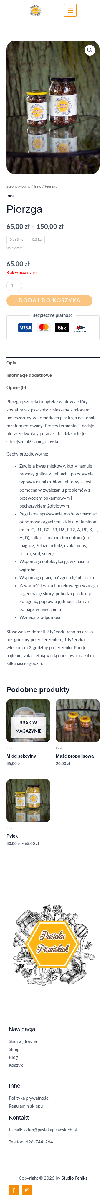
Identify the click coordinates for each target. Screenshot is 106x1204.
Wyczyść (14, 248)
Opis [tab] (11, 363)
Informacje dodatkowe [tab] (29, 375)
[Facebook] (14, 1190)
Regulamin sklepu (26, 1106)
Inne (37, 187)
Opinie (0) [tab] (16, 388)
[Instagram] (27, 1190)
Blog (13, 1057)
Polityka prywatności (29, 1098)
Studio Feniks (74, 1178)
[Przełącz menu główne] (70, 10)
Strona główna (18, 187)
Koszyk (16, 1065)
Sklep (14, 1049)
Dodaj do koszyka (50, 300)
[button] (90, 50)
